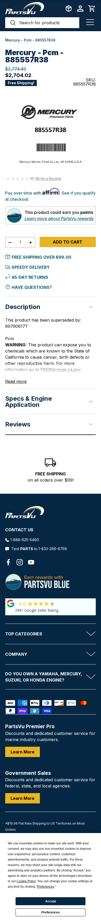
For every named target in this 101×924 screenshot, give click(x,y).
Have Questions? (32, 287)
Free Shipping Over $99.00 (41, 257)
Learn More (22, 751)
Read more (16, 381)
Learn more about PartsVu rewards (59, 218)
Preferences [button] (45, 886)
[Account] (80, 8)
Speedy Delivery (31, 267)
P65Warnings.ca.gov (60, 369)
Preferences (50, 912)
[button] (92, 8)
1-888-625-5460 (24, 539)
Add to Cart (67, 242)
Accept (50, 901)
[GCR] (10, 603)
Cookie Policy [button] (26, 881)
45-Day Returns (30, 277)
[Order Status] (69, 8)
